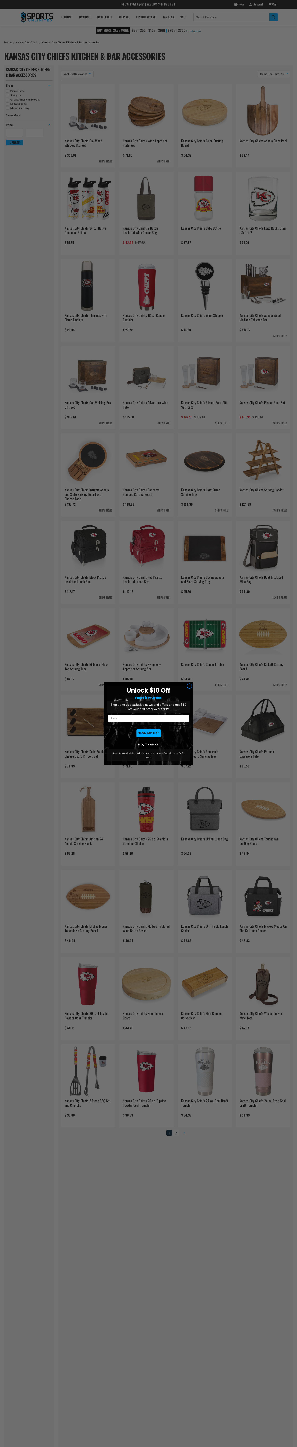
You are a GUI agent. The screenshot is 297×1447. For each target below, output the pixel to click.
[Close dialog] (189, 686)
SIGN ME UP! (148, 733)
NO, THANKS (148, 744)
